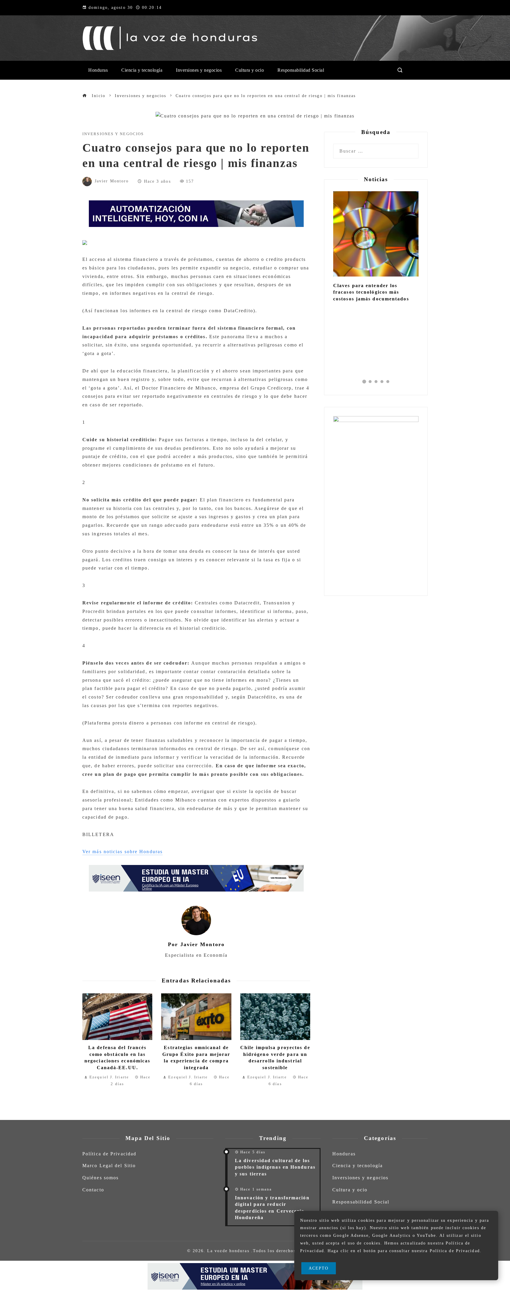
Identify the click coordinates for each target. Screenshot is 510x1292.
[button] (364, 381)
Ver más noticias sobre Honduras (122, 851)
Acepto (319, 1268)
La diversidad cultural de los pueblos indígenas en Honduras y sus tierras (275, 1167)
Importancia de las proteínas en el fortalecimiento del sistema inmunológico (376, 292)
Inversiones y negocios (113, 134)
